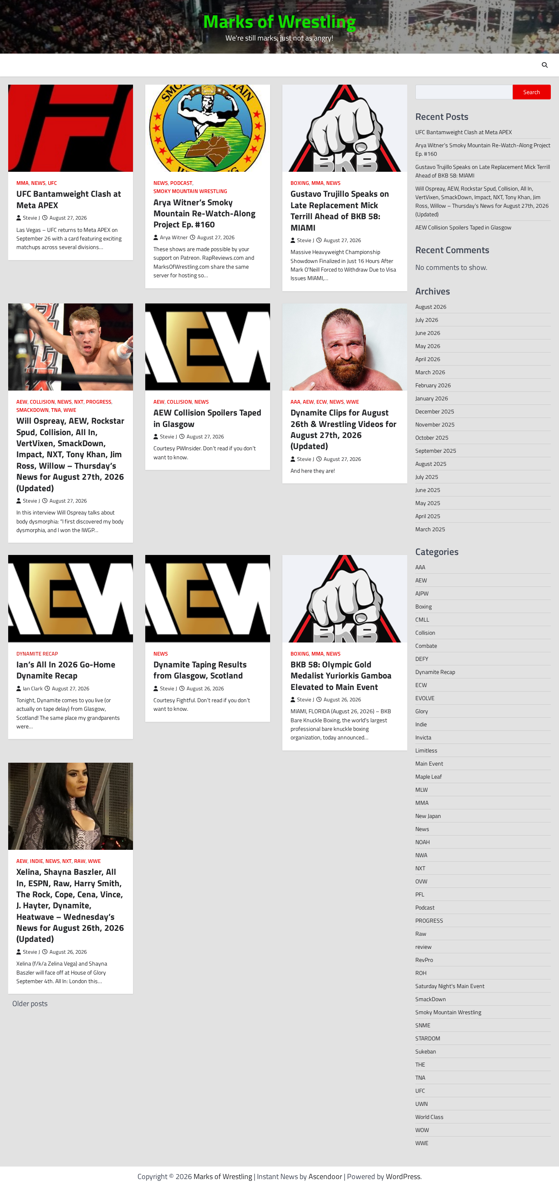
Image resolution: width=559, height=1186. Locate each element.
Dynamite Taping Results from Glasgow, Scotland (200, 670)
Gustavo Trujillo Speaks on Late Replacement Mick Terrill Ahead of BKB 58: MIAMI (340, 210)
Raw (80, 861)
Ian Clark (33, 688)
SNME (423, 1025)
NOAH (422, 842)
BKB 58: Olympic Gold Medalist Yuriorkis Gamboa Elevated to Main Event (341, 675)
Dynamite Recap (37, 654)
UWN (421, 1103)
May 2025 (427, 503)
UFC (52, 183)
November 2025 (435, 424)
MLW (421, 789)
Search (531, 92)
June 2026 (427, 332)
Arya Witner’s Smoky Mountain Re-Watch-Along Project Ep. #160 (204, 213)
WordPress (403, 1176)
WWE (69, 410)
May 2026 (427, 345)
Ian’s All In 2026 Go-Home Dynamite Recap (65, 670)
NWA (421, 855)
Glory (421, 711)
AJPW (421, 593)
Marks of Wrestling (279, 21)
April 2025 (427, 516)
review (423, 946)
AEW (21, 402)
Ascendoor (325, 1176)
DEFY (421, 658)
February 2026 (433, 385)
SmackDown (32, 410)
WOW (422, 1129)
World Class (429, 1116)
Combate (426, 645)
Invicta (423, 737)
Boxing (300, 183)
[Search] (545, 65)
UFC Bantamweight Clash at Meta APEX (68, 199)
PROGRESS (98, 402)
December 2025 (434, 411)
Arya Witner (174, 237)
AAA (295, 402)
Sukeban (425, 1051)
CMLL (422, 619)
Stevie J (31, 218)
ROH (420, 972)
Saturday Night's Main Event (450, 986)
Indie (36, 861)
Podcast (181, 183)
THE (420, 1064)
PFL (419, 894)
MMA (22, 183)
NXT (78, 402)
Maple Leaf (428, 776)
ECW (321, 402)
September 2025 (435, 450)
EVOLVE (425, 698)
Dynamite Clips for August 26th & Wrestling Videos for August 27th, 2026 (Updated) (344, 429)
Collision (42, 402)
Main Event (429, 763)
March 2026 (430, 372)
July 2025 (426, 476)
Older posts (29, 1003)
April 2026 (427, 359)
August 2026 (430, 306)
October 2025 (432, 437)
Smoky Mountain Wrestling (190, 191)
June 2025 (427, 489)
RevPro (424, 959)
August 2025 (430, 463)
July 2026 (426, 319)
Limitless (426, 750)
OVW (421, 881)
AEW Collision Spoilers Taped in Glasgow (207, 418)
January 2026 (431, 398)
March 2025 (430, 529)
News (38, 183)
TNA (56, 410)
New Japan (428, 815)
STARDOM (427, 1038)
